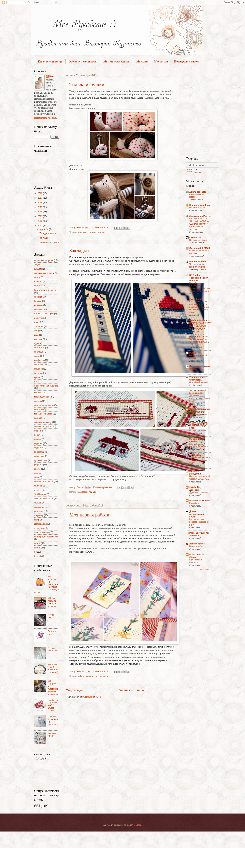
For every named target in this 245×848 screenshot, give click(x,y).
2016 (40, 202)
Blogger (139, 825)
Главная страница (50, 61)
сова (36, 477)
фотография (40, 524)
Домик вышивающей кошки (196, 514)
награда (38, 418)
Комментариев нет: (103, 487)
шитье (37, 547)
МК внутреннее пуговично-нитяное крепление (53, 687)
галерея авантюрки (44, 313)
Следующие (74, 690)
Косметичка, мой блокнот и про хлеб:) (53, 668)
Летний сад (51, 616)
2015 (40, 207)
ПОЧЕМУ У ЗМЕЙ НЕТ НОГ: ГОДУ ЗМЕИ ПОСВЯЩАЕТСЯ (199, 326)
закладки (83, 492)
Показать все (205, 569)
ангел (37, 277)
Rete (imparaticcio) (197, 430)
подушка (38, 447)
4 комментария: (101, 227)
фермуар (38, 515)
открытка (38, 430)
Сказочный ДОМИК (199, 248)
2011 (40, 225)
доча (36, 322)
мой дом (38, 409)
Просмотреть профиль (45, 118)
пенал (37, 435)
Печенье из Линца (198, 240)
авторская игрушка (43, 260)
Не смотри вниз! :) (197, 208)
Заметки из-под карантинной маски (198, 445)
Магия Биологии (198, 320)
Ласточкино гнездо (199, 366)
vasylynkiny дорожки (195, 488)
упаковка (38, 511)
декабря (44, 229)
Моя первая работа (89, 514)
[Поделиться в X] (122, 228)
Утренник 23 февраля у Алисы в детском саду (199, 460)
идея (36, 343)
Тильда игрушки (86, 84)
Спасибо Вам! (52, 632)
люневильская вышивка (46, 386)
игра (36, 335)
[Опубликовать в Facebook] (125, 228)
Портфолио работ (186, 61)
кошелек (38, 369)
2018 (40, 193)
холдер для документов (46, 536)
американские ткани (44, 273)
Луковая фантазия (53, 649)
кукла (37, 377)
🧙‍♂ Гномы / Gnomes (198, 492)
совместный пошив (43, 481)
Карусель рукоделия (195, 472)
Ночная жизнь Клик (199, 205)
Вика (51, 76)
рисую (37, 469)
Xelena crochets (197, 192)
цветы (37, 543)
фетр (36, 519)
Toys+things (195, 299)
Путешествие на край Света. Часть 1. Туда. (199, 477)
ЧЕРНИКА (194, 535)
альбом (38, 269)
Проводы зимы (196, 369)
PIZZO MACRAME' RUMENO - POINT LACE (198, 425)
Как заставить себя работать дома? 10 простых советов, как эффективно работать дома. (199, 307)
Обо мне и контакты (83, 61)
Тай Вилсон (40, 494)
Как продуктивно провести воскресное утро (199, 522)
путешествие (40, 460)
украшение (39, 507)
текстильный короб (43, 498)
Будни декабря (196, 546)
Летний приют (196, 543)
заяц (36, 330)
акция (37, 264)
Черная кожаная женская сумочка (197, 265)
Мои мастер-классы (116, 61)
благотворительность (45, 290)
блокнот (38, 297)
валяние (38, 305)
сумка (37, 490)
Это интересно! (197, 390)
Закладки (79, 250)
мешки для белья (43, 397)
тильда (100, 232)
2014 (40, 211)
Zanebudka (195, 455)
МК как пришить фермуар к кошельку (53, 602)
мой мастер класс (43, 414)
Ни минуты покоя (198, 336)
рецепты (38, 464)
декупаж (38, 318)
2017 (40, 198)
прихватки (39, 452)
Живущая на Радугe (199, 216)
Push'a (192, 353)
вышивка (38, 309)
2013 (40, 216)
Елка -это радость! (198, 414)
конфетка (39, 360)
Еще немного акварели (195, 561)
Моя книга (161, 61)
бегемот (38, 285)
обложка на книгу (43, 422)
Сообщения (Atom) (92, 697)
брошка (38, 301)
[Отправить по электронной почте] (115, 228)
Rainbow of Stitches (199, 500)
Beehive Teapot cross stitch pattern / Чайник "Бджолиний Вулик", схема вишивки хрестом (199, 223)
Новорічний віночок (198, 382)
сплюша (38, 485)
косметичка (40, 364)
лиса (36, 381)
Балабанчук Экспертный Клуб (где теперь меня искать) (199, 288)
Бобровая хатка (197, 261)
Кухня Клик (195, 237)
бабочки (38, 281)
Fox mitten (194, 503)
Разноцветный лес (199, 533)
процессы (39, 456)
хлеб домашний (42, 532)
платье (37, 439)
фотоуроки (39, 528)
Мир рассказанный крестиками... (199, 410)
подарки (92, 232)
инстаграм (39, 347)
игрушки (82, 232)
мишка (37, 401)
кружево (38, 373)
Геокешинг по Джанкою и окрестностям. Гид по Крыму (199, 397)
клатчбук (38, 352)
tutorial (37, 556)
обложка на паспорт (88, 676)
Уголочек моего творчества (197, 378)
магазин (38, 392)
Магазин (142, 61)
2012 (40, 221)
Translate (197, 172)
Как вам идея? (52, 734)
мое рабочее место (44, 405)
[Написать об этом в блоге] (118, 228)
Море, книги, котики (196, 440)
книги (37, 356)
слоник (37, 473)
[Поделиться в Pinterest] (128, 228)
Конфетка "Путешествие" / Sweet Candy (53, 705)
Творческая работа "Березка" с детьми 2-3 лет (199, 342)
